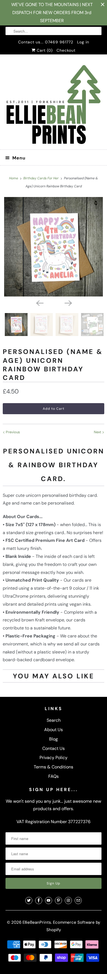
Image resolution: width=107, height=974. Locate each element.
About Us (53, 730)
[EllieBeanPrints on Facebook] (38, 900)
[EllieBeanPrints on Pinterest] (58, 900)
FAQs (53, 776)
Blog (53, 739)
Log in (83, 42)
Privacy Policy (53, 757)
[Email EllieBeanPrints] (78, 900)
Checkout (66, 50)
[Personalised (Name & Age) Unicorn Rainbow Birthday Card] (53, 246)
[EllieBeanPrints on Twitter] (28, 900)
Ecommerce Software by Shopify (73, 926)
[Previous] (39, 302)
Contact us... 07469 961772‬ (45, 42)
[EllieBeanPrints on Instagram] (68, 900)
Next (98, 432)
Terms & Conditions (53, 767)
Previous (12, 432)
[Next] (68, 302)
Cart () (44, 50)
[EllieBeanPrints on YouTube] (48, 900)
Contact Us (53, 748)
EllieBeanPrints (36, 922)
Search (54, 720)
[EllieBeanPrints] (53, 104)
